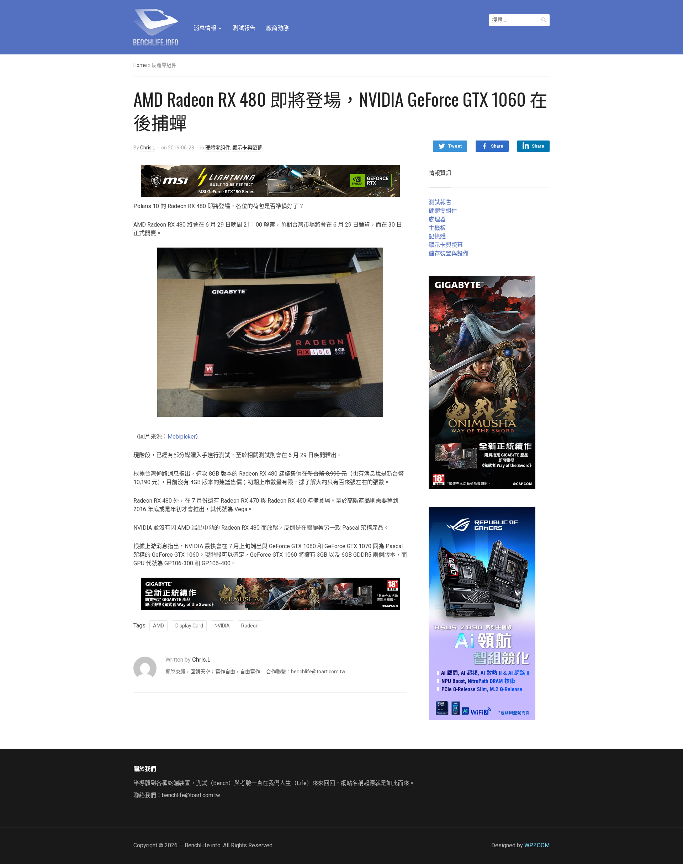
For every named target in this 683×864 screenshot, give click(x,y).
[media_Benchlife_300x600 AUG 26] (482, 381)
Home (140, 65)
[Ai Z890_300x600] (482, 613)
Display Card (189, 626)
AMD (158, 626)
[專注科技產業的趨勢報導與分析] (155, 26)
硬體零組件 (217, 147)
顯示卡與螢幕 (247, 147)
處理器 (437, 219)
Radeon (250, 626)
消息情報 (205, 28)
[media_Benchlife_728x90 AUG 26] (270, 593)
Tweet (455, 146)
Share (497, 146)
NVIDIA (222, 626)
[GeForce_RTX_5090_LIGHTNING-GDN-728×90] (270, 180)
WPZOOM (537, 845)
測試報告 (244, 28)
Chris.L (147, 147)
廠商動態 (277, 28)
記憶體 (437, 236)
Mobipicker (182, 436)
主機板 (437, 227)
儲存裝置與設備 (448, 253)
